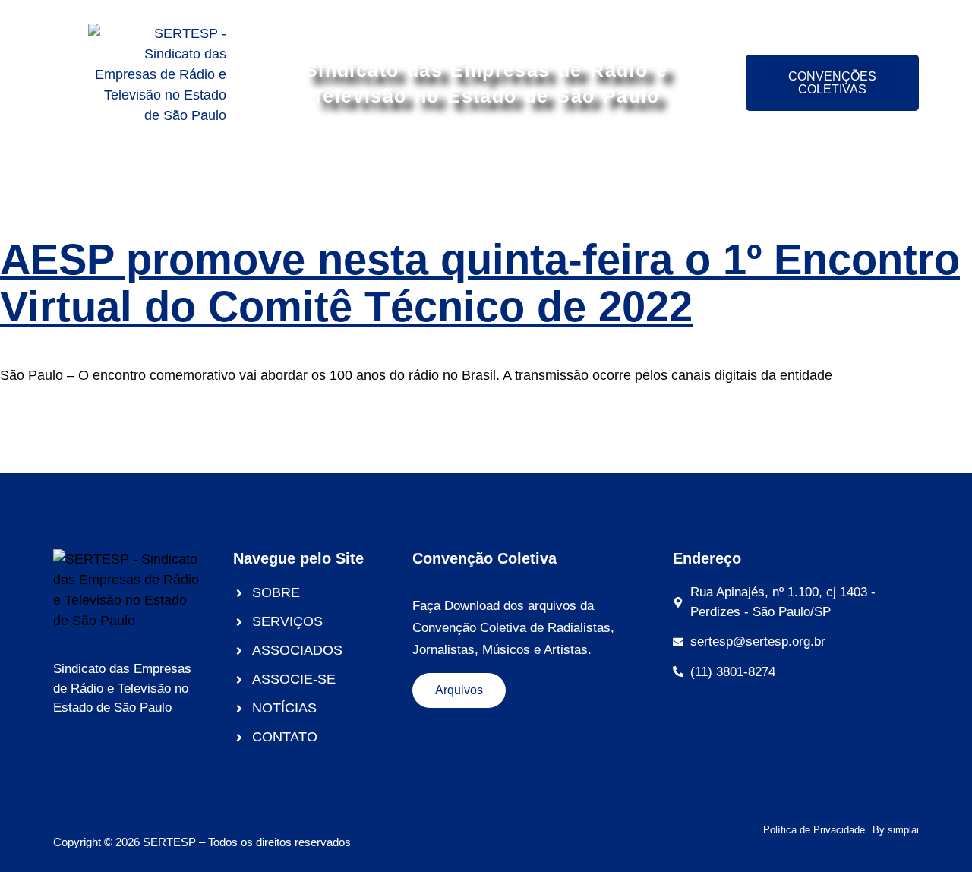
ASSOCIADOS (395, 177)
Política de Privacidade (814, 830)
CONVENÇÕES (631, 177)
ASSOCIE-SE (512, 177)
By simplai (896, 830)
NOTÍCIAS (742, 177)
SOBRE (196, 177)
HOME (123, 177)
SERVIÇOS (285, 177)
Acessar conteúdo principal (486, 13)
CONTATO (836, 177)
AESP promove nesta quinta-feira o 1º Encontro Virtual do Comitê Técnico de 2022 (480, 282)
